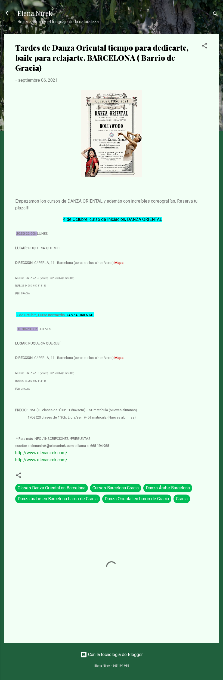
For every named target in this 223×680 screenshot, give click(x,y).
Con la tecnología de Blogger (115, 654)
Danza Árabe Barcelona (168, 487)
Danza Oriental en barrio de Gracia (137, 498)
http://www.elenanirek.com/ (41, 452)
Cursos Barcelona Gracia (115, 487)
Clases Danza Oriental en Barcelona (51, 487)
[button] (204, 46)
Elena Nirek (34, 13)
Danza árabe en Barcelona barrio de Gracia (58, 498)
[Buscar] (215, 15)
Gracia (182, 498)
